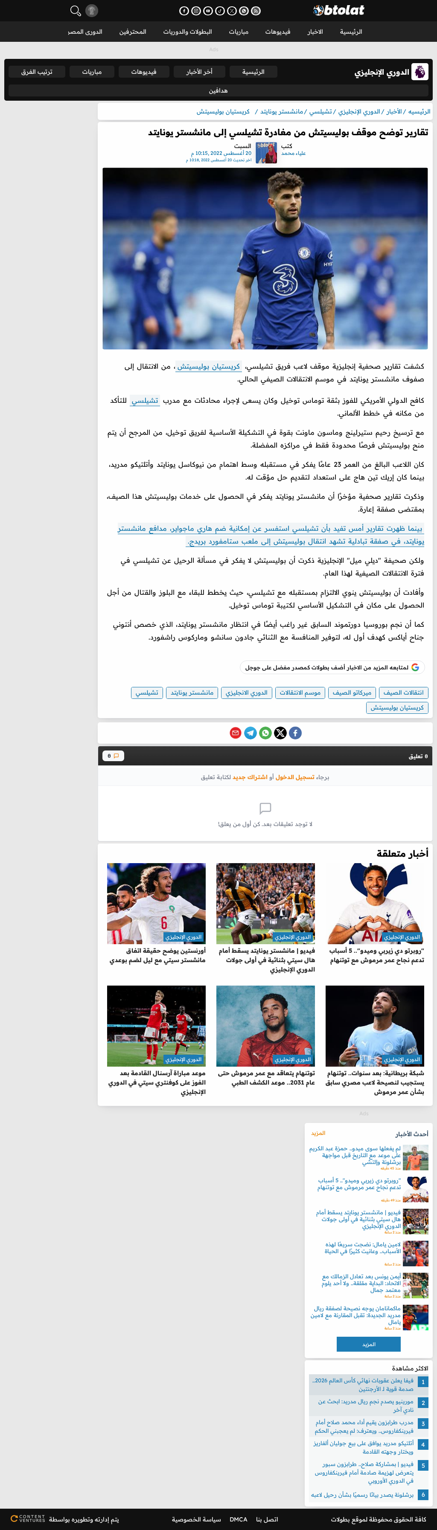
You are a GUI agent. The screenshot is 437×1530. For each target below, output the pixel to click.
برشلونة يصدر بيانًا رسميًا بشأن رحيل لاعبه (362, 1494)
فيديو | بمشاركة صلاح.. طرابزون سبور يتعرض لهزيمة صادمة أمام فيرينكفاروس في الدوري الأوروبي (364, 1472)
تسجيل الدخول (295, 776)
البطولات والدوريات (187, 31)
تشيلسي (145, 400)
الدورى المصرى (82, 31)
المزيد (318, 1132)
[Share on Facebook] (295, 733)
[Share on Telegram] (250, 733)
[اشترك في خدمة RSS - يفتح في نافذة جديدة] (256, 10)
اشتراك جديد (250, 776)
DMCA (239, 1519)
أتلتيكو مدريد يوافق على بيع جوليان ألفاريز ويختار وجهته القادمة (364, 1447)
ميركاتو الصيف (352, 692)
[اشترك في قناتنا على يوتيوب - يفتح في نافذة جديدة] (208, 10)
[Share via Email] (235, 733)
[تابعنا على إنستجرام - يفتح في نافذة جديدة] (196, 10)
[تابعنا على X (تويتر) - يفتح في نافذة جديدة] (232, 10)
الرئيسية (351, 31)
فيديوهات (278, 31)
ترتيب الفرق (36, 72)
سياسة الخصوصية (196, 1519)
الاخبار (315, 31)
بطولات (340, 1519)
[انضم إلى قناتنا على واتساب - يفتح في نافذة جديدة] (244, 10)
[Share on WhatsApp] (265, 733)
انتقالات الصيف (404, 692)
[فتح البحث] (75, 10)
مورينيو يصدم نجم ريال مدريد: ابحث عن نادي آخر (366, 1405)
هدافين (218, 90)
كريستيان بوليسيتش (209, 366)
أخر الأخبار (199, 72)
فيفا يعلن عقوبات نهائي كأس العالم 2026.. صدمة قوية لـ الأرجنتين (363, 1384)
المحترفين (132, 31)
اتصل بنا (267, 1519)
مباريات (238, 31)
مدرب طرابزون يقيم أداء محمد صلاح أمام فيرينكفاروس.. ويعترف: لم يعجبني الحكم (364, 1426)
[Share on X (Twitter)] (280, 733)
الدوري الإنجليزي (402, 937)
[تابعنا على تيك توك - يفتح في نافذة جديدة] (220, 10)
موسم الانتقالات (300, 692)
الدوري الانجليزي (247, 692)
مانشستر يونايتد (192, 692)
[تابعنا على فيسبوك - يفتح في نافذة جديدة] (184, 10)
